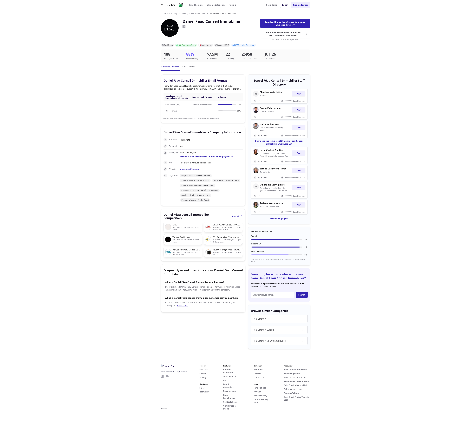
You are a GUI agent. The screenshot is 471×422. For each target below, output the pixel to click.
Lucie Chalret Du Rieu (271, 150)
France (205, 13)
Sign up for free (300, 5)
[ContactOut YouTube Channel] (167, 391)
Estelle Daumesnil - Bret (273, 168)
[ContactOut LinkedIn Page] (162, 391)
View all (235, 216)
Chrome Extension (216, 5)
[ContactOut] (173, 5)
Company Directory (180, 13)
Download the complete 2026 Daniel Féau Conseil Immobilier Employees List (279, 142)
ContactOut (165, 13)
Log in (285, 5)
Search (301, 294)
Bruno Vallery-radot (270, 108)
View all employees (279, 218)
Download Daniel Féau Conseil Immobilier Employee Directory (285, 23)
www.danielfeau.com (189, 169)
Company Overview (170, 66)
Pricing (232, 5)
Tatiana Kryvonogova (271, 203)
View (299, 94)
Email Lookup (196, 5)
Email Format (188, 66)
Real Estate (195, 13)
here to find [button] (182, 305)
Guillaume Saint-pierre (272, 184)
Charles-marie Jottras (271, 92)
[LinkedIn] (184, 26)
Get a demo (271, 5)
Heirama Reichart (269, 124)
